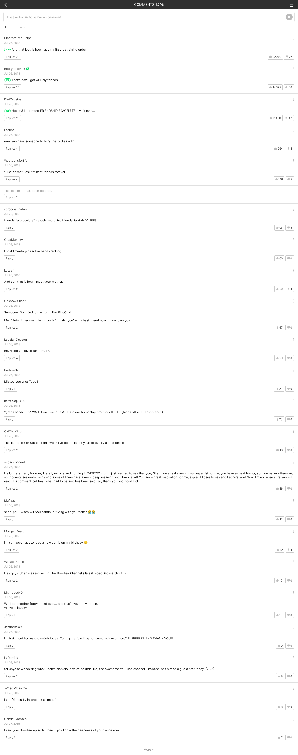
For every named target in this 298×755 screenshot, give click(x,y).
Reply (9, 227)
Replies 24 (13, 87)
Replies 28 (12, 118)
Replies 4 (12, 148)
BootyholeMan (14, 69)
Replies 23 (13, 56)
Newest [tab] (21, 27)
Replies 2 (12, 197)
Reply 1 (10, 389)
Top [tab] (7, 27)
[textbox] (146, 17)
